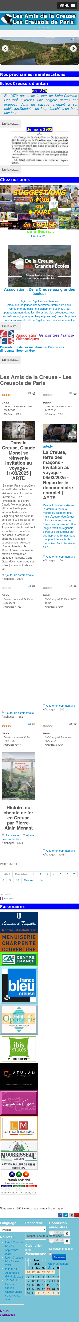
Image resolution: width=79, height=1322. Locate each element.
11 (38, 1281)
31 (33, 1293)
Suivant (28, 880)
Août (36, 1260)
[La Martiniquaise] (19, 1128)
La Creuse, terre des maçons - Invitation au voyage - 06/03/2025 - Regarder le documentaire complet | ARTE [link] (58, 475)
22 (57, 1285)
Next (74, 48)
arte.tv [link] (48, 446)
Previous (5, 48)
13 (48, 1281)
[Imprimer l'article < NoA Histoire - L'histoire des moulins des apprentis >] (75, 586)
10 (17, 880)
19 (43, 1285)
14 (53, 1281)
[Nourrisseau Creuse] (19, 1155)
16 (28, 1285)
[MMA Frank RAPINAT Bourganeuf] (19, 1183)
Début (6, 874)
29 (57, 1289)
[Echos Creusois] (39, 149)
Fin (41, 880)
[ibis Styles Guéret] (19, 1048)
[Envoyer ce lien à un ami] (29, 393)
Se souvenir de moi (61, 1249)
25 (38, 1289)
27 (48, 1289)
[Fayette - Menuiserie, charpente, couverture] (19, 932)
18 (38, 1285)
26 (43, 1289)
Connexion (59, 1257)
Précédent (21, 874)
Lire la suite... (10, 123)
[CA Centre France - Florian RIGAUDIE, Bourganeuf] (19, 959)
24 (33, 1289)
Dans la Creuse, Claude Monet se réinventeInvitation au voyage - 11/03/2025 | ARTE (18, 460)
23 (28, 1289)
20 (48, 1285)
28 (53, 1289)
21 (53, 1285)
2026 (37, 1264)
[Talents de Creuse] (19, 1103)
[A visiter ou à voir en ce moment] (39, 209)
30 (28, 1293)
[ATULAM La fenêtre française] (19, 1076)
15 (57, 1281)
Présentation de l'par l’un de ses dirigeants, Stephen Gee (32, 348)
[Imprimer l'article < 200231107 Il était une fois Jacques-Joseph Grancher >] (75, 724)
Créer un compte (58, 1263)
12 (43, 1281)
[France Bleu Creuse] (19, 985)
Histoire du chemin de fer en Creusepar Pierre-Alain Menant (18, 817)
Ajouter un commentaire (19, 575)
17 (33, 1285)
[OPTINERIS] (19, 1019)
